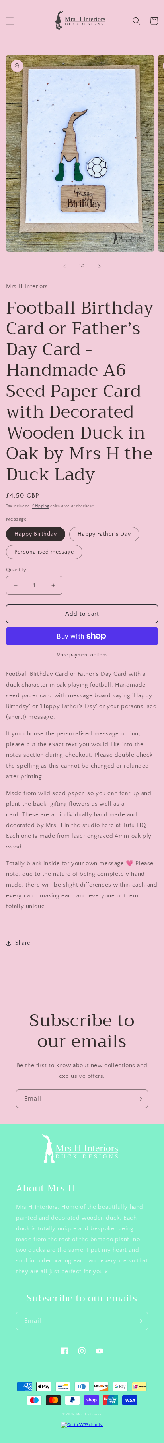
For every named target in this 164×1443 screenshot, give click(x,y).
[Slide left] (64, 266)
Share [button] (22, 943)
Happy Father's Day (104, 534)
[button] (10, 21)
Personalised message (44, 552)
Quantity (16, 569)
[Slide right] (99, 266)
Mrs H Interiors (89, 1414)
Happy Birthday (35, 534)
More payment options (82, 655)
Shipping (40, 506)
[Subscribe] (139, 1098)
